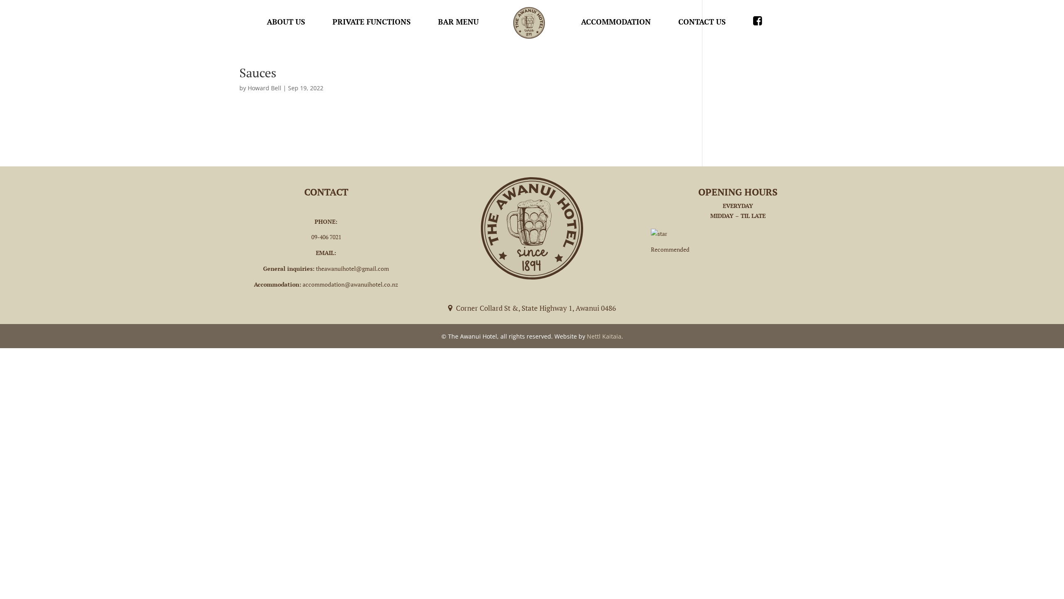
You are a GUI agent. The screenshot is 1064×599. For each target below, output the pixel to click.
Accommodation (616, 22)
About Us (286, 22)
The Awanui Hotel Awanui (684, 265)
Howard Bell (264, 88)
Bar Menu (458, 22)
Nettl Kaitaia (604, 336)
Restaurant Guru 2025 (694, 234)
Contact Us (702, 22)
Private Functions (371, 22)
